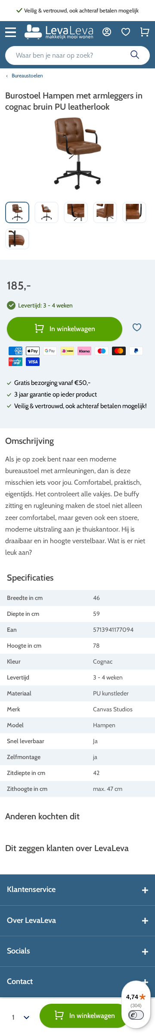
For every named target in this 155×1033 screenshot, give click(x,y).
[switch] (136, 1015)
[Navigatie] (10, 31)
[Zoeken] (134, 55)
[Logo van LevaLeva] (59, 31)
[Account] (107, 31)
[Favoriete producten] (126, 31)
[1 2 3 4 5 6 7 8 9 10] (20, 1016)
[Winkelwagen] (145, 31)
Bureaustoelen (27, 75)
